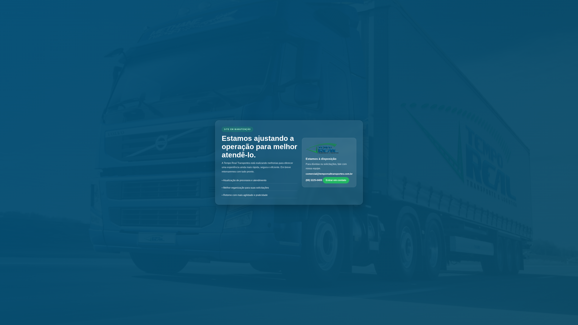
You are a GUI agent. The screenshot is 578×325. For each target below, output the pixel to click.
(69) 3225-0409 (314, 180)
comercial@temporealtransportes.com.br (329, 174)
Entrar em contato (336, 180)
